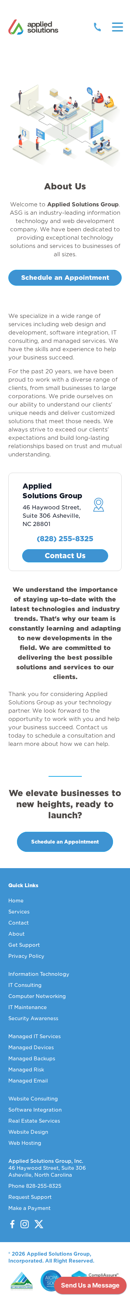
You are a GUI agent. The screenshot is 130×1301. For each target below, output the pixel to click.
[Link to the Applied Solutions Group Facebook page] (12, 1224)
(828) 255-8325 (65, 539)
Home (16, 900)
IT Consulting (25, 985)
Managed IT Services (34, 1036)
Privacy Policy (26, 956)
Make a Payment (29, 1208)
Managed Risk (26, 1069)
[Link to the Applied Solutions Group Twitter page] (36, 1224)
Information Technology (38, 974)
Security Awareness (33, 1018)
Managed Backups (31, 1058)
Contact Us (65, 556)
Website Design (28, 1132)
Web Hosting (24, 1143)
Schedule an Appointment (65, 277)
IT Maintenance (27, 1007)
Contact (18, 923)
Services (18, 912)
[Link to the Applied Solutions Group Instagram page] (22, 1224)
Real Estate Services (34, 1121)
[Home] (33, 27)
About (16, 934)
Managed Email (28, 1081)
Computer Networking (37, 996)
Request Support (30, 1197)
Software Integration (35, 1110)
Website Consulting (33, 1099)
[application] (90, 1287)
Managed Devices (31, 1047)
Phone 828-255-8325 (34, 1186)
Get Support (24, 945)
